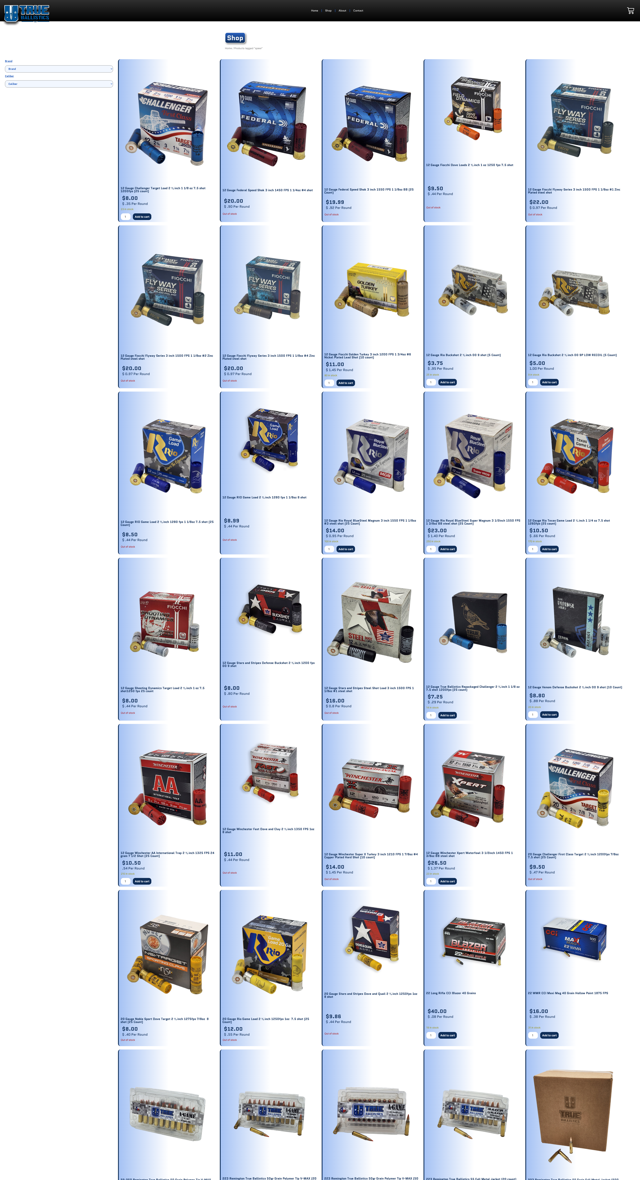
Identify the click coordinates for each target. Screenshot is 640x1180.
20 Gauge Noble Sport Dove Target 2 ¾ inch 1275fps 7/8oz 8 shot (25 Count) (164, 1020)
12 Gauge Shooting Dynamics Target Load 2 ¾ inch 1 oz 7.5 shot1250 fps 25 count (162, 689)
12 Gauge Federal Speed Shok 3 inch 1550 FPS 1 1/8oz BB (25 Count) (369, 191)
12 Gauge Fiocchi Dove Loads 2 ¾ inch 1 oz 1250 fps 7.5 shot (469, 165)
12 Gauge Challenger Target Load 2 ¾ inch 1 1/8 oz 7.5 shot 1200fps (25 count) (163, 189)
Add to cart (142, 216)
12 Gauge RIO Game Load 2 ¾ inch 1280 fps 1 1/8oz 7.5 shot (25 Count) (167, 523)
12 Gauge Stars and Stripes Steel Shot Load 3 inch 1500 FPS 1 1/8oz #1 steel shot (369, 689)
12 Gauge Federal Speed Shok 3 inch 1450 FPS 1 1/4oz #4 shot (267, 190)
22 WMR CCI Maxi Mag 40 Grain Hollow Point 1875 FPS (568, 993)
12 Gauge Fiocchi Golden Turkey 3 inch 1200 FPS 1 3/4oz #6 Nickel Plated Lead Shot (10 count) (367, 356)
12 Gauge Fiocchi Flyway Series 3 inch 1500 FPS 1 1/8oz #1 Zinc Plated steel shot (574, 191)
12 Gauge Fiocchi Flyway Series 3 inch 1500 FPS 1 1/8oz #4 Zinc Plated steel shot (268, 357)
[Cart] (630, 10)
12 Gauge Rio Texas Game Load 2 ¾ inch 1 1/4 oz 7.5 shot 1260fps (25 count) (569, 522)
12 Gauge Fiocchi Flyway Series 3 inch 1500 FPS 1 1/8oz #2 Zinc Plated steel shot (166, 357)
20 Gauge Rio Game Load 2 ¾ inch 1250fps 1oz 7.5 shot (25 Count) (265, 1020)
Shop (328, 11)
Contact (358, 11)
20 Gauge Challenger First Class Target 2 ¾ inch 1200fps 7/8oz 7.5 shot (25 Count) (574, 855)
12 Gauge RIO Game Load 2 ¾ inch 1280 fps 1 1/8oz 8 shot (264, 497)
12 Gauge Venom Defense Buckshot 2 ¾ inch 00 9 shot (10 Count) (575, 687)
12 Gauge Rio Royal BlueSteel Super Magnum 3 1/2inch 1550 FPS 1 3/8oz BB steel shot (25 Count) (473, 522)
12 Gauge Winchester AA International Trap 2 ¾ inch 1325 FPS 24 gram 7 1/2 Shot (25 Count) (167, 854)
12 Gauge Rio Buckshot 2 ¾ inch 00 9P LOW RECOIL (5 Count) (572, 355)
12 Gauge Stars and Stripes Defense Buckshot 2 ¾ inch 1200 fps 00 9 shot (268, 664)
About (342, 11)
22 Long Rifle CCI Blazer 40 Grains (451, 993)
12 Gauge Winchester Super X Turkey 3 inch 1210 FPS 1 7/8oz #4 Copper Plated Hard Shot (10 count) (371, 855)
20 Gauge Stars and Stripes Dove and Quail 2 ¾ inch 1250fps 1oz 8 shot (371, 995)
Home (314, 11)
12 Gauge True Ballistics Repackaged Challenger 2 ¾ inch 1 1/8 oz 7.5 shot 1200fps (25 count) (473, 688)
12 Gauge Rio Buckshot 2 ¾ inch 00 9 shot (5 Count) (463, 355)
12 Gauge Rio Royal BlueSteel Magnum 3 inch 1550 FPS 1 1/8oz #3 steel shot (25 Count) (370, 522)
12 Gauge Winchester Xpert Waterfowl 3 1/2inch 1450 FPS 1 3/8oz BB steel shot (469, 854)
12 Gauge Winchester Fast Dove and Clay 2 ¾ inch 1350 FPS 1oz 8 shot (268, 830)
